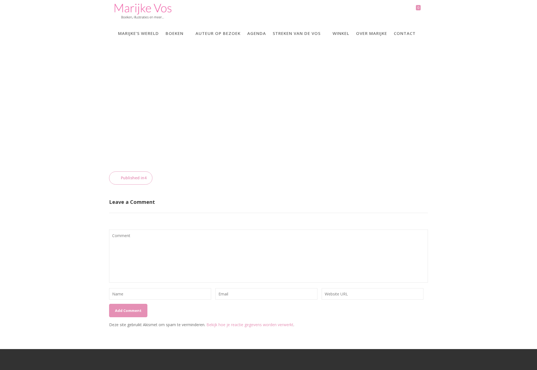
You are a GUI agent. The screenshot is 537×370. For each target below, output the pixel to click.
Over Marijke (371, 33)
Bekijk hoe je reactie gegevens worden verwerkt (249, 324)
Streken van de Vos (297, 33)
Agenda (256, 33)
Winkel (341, 33)
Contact (405, 33)
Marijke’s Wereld (138, 33)
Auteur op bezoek (218, 33)
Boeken (174, 33)
